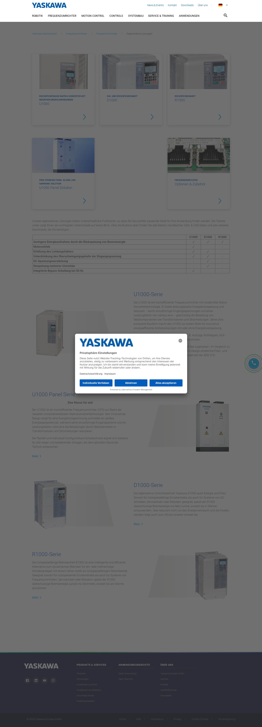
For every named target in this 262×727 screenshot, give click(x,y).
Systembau (136, 15)
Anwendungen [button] (189, 15)
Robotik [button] (37, 15)
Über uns (203, 5)
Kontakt (172, 5)
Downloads (187, 5)
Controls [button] (116, 15)
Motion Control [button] (92, 15)
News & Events (155, 5)
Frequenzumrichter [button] (62, 15)
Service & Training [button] (161, 15)
